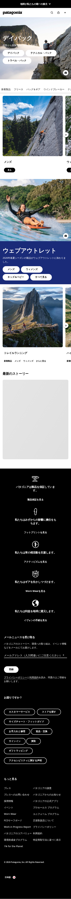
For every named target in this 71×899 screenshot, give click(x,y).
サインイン (15, 741)
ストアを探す (49, 712)
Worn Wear (10, 813)
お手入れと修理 (17, 731)
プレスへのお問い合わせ (16, 794)
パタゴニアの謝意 (42, 788)
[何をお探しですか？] (52, 12)
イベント (8, 807)
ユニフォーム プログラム (46, 813)
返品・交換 (41, 731)
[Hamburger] (65, 12)
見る (33, 126)
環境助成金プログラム (15, 839)
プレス (7, 788)
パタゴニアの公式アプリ (45, 801)
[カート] (58, 12)
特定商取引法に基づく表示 (47, 839)
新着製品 (6, 89)
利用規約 (34, 677)
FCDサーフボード (13, 820)
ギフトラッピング (18, 750)
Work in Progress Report (17, 827)
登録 (11, 669)
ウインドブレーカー (54, 89)
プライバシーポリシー (15, 677)
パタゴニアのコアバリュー (18, 833)
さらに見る (33, 317)
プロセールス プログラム (46, 807)
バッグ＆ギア (33, 89)
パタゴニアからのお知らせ (47, 794)
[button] (65, 134)
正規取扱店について (43, 820)
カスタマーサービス (19, 712)
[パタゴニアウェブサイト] (12, 13)
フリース (18, 89)
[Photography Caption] (65, 72)
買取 (33, 741)
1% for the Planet (13, 846)
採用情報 (8, 801)
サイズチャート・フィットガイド (26, 721)
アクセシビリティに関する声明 (25, 760)
